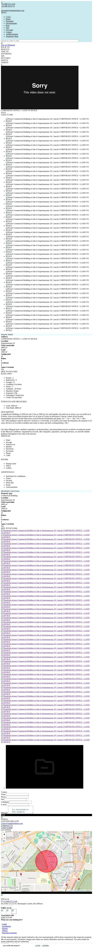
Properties (9, 21)
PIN (2, 799)
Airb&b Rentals (12, 34)
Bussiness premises (9, 933)
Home (8, 19)
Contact (9, 32)
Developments (11, 23)
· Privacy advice (7, 906)
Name (3, 794)
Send (3, 815)
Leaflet (70, 891)
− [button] (4, 838)
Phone (3, 797)
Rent (7, 25)
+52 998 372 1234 (10, 901)
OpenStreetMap (79, 891)
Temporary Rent (12, 36)
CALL (8, 17)
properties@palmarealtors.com (12, 10)
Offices (5, 931)
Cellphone (5, 802)
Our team (9, 30)
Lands (4, 924)
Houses (5, 928)
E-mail (3, 805)
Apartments (6, 926)
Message (4, 813)
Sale (7, 28)
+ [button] (4, 834)
